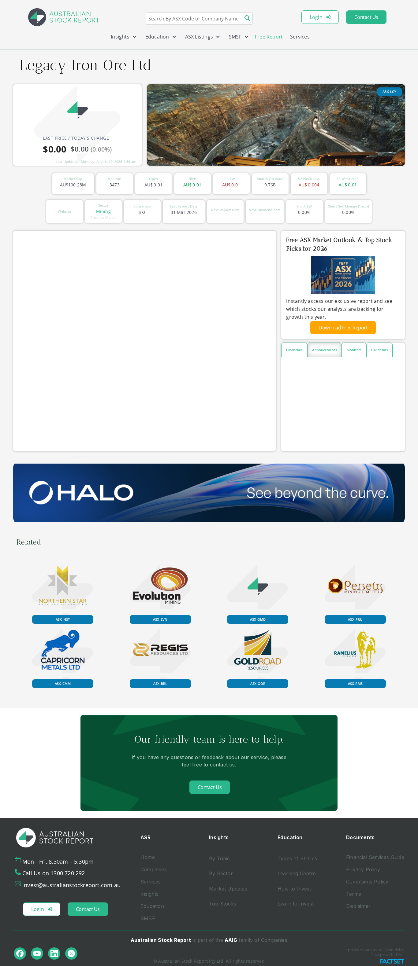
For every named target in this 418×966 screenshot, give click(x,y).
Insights (149, 893)
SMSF (147, 918)
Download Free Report (343, 327)
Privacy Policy (363, 869)
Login (316, 17)
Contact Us (366, 17)
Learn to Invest (296, 904)
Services (300, 36)
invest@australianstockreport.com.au (71, 885)
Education (152, 906)
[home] (63, 17)
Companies (153, 869)
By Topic (219, 858)
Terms (353, 893)
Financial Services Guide (375, 857)
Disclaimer (358, 906)
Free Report (269, 36)
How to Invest (294, 889)
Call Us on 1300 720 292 (53, 873)
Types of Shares (297, 858)
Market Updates (228, 889)
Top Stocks (222, 904)
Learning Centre (297, 873)
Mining (103, 211)
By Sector (221, 873)
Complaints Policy (367, 881)
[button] (121, 38)
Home (147, 857)
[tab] (294, 350)
